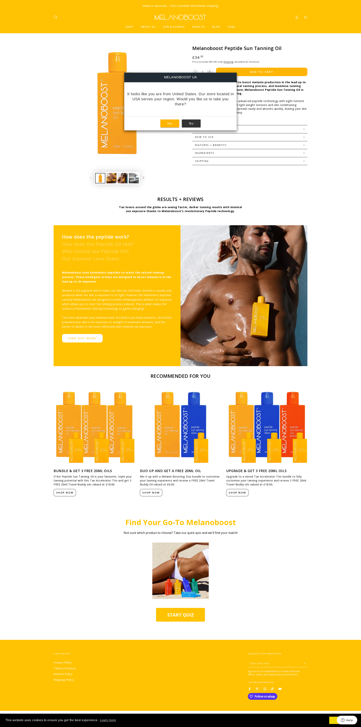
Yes (169, 123)
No (191, 123)
